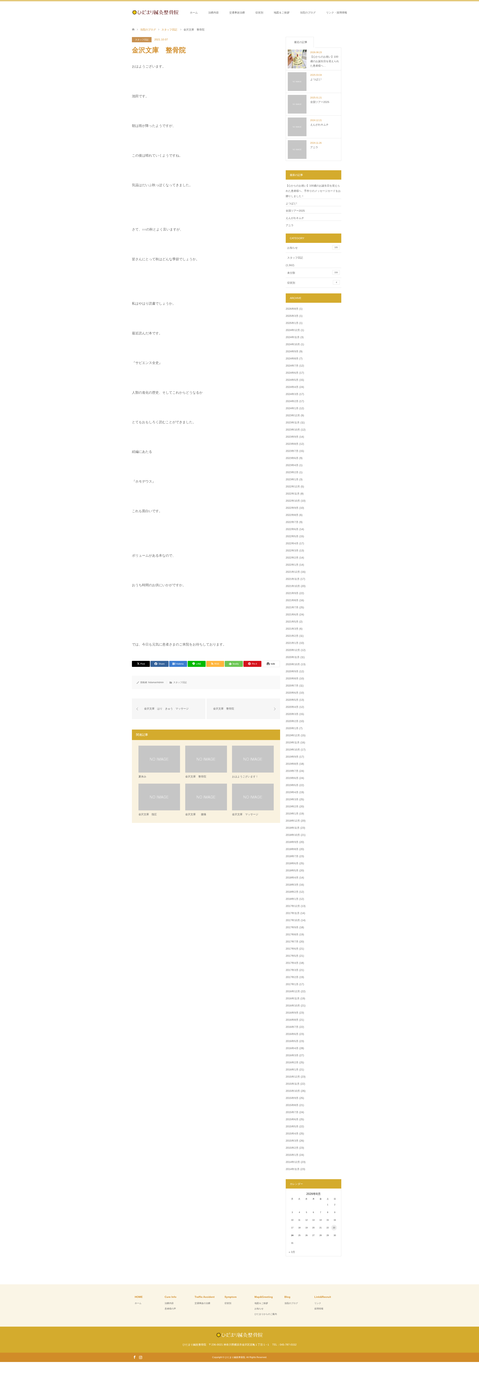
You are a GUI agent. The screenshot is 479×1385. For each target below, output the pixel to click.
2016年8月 (292, 1019)
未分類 (312, 272)
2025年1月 (292, 322)
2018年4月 (292, 877)
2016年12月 (293, 991)
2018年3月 (292, 884)
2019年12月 (293, 735)
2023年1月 (292, 479)
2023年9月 (292, 436)
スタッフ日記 (142, 39)
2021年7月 (292, 607)
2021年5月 (292, 621)
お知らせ (312, 247)
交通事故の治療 (202, 1303)
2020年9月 (292, 671)
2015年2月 (292, 1147)
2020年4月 (292, 706)
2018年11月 (293, 827)
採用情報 (318, 1308)
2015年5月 (292, 1126)
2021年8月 (292, 600)
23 (334, 1228)
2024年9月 (292, 351)
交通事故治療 (237, 12)
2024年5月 (292, 379)
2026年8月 (292, 308)
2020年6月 (292, 692)
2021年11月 (293, 578)
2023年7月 (292, 450)
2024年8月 (292, 358)
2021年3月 (292, 628)
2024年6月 (292, 372)
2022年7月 (292, 522)
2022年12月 (293, 486)
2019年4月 (292, 792)
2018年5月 (292, 870)
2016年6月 (292, 1033)
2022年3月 (292, 550)
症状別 (259, 12)
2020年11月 (293, 657)
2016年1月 (292, 1069)
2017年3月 (292, 969)
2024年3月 (292, 394)
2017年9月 (292, 927)
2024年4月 (292, 386)
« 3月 (292, 1251)
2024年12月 (293, 330)
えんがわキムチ (295, 217)
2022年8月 (292, 514)
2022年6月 (292, 529)
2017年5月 (292, 955)
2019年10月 (293, 749)
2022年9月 (292, 507)
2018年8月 (292, 849)
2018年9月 (292, 842)
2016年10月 (293, 1005)
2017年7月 (292, 941)
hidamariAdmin (156, 682)
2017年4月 (292, 962)
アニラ (290, 225)
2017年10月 (293, 920)
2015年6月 (292, 1119)
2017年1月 (292, 984)
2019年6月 (292, 778)
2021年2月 (292, 635)
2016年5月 (292, 1041)
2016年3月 (292, 1055)
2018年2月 (292, 891)
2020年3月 (292, 714)
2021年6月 (292, 614)
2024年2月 (292, 401)
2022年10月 (293, 500)
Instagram (140, 1357)
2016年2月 (292, 1062)
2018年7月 (292, 856)
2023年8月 (292, 443)
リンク (317, 1303)
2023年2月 (292, 472)
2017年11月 (293, 913)
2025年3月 (292, 315)
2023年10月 (293, 429)
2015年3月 (292, 1140)
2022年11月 (293, 493)
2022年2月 (292, 557)
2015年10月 (293, 1090)
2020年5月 (292, 699)
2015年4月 (292, 1133)
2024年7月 (292, 365)
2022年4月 (292, 543)
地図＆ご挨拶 (281, 12)
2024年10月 (293, 344)
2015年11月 (293, 1083)
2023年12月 (293, 415)
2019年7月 (292, 770)
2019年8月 (292, 763)
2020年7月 (292, 685)
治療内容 (213, 12)
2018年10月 (293, 834)
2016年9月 (292, 1012)
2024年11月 (293, 337)
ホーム (194, 12)
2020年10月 (293, 664)
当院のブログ (308, 12)
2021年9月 (292, 593)
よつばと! (291, 203)
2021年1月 (292, 642)
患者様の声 (170, 1308)
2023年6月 (292, 458)
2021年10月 (293, 586)
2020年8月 (292, 678)
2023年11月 (293, 422)
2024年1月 (292, 408)
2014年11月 (293, 1169)
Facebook (134, 1357)
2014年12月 (293, 1161)
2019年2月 (292, 806)
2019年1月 (292, 813)
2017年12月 (293, 905)
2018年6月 (292, 863)
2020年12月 (293, 650)
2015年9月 (292, 1097)
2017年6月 (292, 948)
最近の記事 (300, 42)
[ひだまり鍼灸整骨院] (178, 12)
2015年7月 (292, 1112)
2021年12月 (293, 571)
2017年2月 (292, 977)
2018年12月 (293, 820)
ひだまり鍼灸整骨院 (235, 1357)
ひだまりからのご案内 (265, 1314)
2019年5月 (292, 785)
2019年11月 (293, 742)
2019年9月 (292, 756)
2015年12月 (293, 1076)
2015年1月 (292, 1154)
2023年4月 (292, 465)
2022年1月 (292, 564)
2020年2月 (292, 721)
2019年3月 (292, 799)
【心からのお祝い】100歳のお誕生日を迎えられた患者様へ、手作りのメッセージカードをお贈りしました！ (313, 191)
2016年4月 (292, 1048)
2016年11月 (293, 998)
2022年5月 (292, 536)
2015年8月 (292, 1105)
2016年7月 (292, 1026)
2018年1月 (292, 898)
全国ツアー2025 (295, 210)
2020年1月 (292, 728)
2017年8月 (292, 934)
